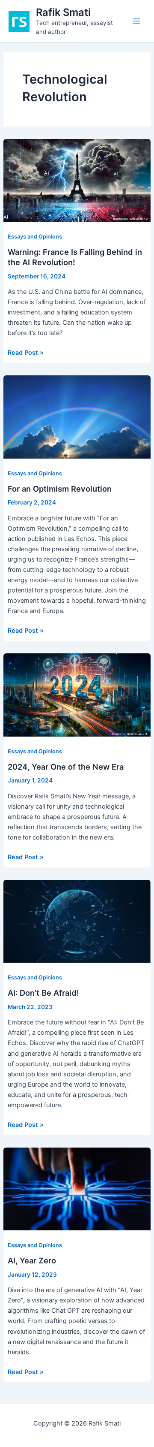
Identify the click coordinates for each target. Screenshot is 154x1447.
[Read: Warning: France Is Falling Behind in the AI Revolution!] (77, 180)
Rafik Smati (63, 12)
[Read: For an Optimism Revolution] (77, 416)
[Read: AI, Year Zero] (77, 1189)
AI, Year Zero (32, 1260)
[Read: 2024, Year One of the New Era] (77, 694)
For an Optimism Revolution (60, 488)
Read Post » (26, 353)
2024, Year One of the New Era (66, 766)
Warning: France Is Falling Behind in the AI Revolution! (75, 257)
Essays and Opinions (35, 236)
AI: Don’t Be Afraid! (43, 992)
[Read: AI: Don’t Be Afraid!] (77, 921)
